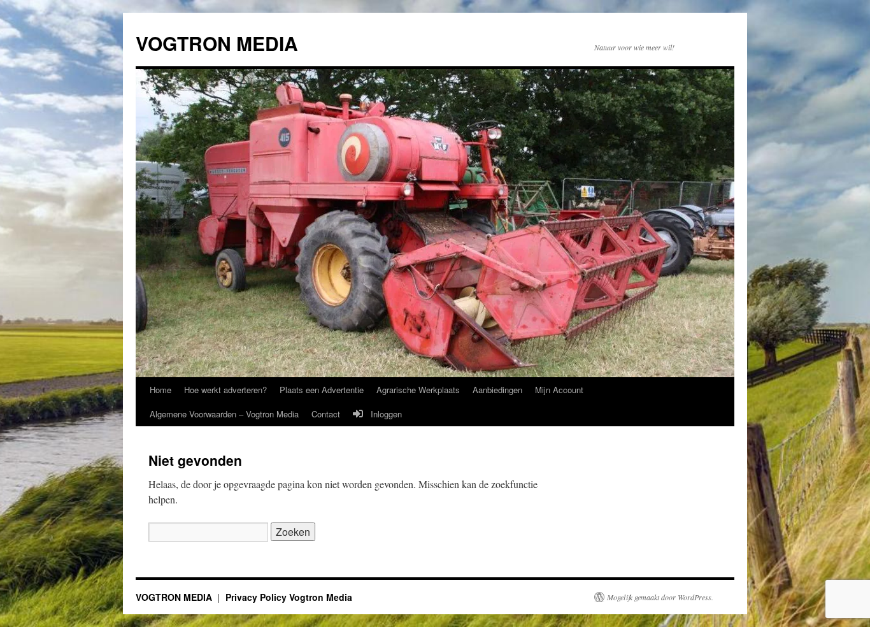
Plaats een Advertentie (322, 390)
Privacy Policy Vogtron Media (288, 597)
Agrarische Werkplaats (418, 390)
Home (160, 390)
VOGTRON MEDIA (217, 43)
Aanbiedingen (497, 390)
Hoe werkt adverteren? (225, 390)
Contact (325, 414)
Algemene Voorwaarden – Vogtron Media (224, 414)
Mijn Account (559, 390)
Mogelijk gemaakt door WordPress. (660, 597)
